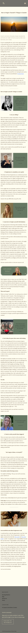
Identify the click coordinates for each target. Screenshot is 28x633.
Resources (4, 598)
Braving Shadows (6, 594)
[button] (25, 3)
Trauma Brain (20, 73)
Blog (3, 596)
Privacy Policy (14, 631)
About (3, 600)
